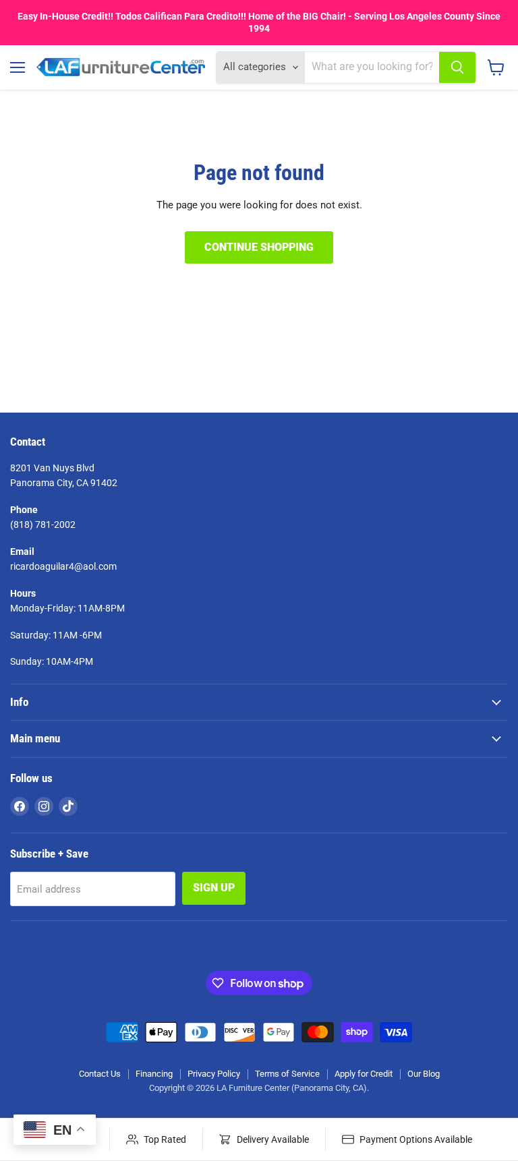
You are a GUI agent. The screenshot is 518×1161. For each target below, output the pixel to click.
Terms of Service (287, 1074)
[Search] (457, 67)
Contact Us (100, 1074)
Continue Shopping (259, 247)
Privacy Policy (214, 1074)
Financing (154, 1074)
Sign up (214, 887)
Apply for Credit (364, 1074)
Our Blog (423, 1074)
